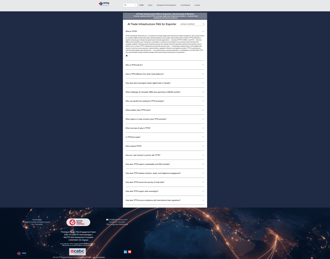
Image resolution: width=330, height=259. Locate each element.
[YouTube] (129, 252)
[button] (127, 56)
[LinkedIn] (125, 252)
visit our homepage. (99, 257)
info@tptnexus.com (118, 219)
